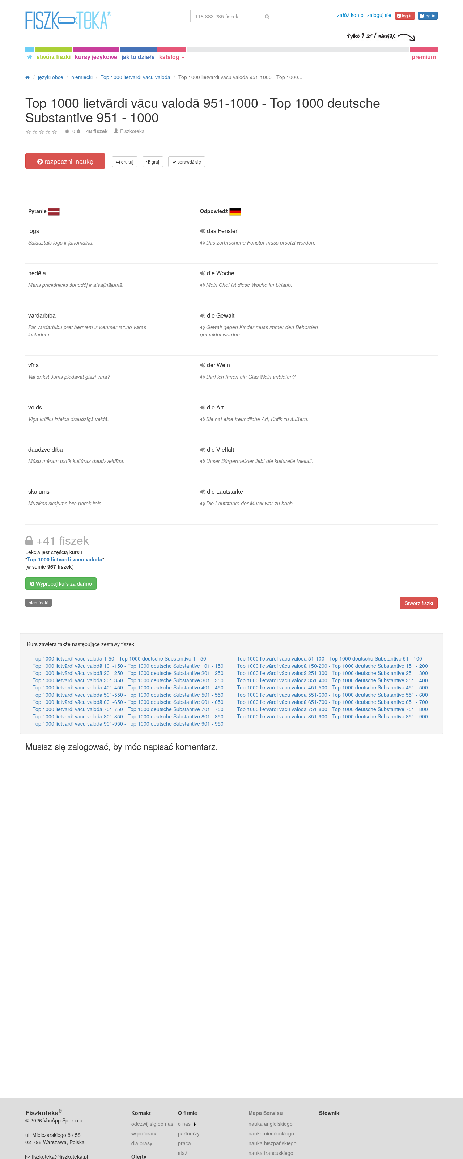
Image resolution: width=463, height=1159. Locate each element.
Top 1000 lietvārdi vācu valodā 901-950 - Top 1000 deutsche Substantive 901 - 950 (128, 723)
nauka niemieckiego (271, 1133)
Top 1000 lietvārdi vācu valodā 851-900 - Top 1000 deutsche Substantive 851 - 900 (332, 716)
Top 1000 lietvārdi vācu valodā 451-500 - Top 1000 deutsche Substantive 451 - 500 (332, 687)
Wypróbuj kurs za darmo (63, 583)
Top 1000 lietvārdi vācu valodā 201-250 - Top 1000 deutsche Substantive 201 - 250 (128, 672)
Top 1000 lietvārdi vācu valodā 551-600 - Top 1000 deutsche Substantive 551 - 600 (332, 694)
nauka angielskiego (271, 1123)
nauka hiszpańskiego (273, 1143)
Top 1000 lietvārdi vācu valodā (64, 559)
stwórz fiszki (54, 56)
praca (184, 1143)
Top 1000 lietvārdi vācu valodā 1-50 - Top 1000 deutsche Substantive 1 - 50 (119, 658)
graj (154, 161)
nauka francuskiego (271, 1152)
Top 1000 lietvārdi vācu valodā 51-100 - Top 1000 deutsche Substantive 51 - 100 (329, 658)
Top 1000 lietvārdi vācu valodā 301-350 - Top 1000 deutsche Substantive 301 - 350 (128, 680)
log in (407, 15)
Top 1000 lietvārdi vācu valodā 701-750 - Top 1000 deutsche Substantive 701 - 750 (128, 709)
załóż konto (350, 14)
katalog (170, 56)
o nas (184, 1123)
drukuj (126, 161)
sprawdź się (189, 161)
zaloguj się (379, 14)
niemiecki (38, 602)
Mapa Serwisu (266, 1112)
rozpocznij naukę (68, 161)
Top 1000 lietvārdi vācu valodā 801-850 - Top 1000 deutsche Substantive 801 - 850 (128, 716)
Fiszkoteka (132, 131)
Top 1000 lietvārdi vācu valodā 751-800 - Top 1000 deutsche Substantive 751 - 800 (332, 709)
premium (424, 56)
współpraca (144, 1133)
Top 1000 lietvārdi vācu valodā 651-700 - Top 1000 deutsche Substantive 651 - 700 (332, 701)
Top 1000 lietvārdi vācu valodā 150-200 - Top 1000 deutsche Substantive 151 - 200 (332, 665)
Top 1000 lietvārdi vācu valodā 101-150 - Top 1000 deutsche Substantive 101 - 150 (128, 665)
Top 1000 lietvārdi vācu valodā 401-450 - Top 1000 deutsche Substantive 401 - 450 (128, 687)
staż (182, 1152)
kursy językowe (96, 56)
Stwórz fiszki (419, 603)
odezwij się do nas (152, 1123)
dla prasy (141, 1143)
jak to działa (138, 56)
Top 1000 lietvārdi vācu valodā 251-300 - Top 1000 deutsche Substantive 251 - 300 (332, 672)
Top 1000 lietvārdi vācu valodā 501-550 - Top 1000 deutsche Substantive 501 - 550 (128, 694)
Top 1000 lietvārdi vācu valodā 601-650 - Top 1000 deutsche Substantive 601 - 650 (128, 701)
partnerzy (189, 1133)
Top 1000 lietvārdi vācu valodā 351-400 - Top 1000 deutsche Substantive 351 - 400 (332, 680)
